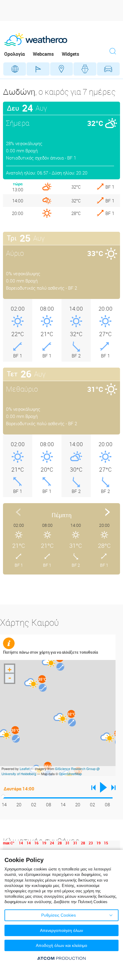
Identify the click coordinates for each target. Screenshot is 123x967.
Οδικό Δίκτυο (108, 69)
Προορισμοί (61, 69)
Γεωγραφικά (14, 69)
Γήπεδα (38, 69)
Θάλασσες (84, 69)
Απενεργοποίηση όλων (61, 930)
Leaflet (25, 768)
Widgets (70, 54)
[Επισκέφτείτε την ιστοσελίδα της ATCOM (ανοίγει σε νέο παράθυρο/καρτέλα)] (61, 958)
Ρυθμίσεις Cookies (58, 915)
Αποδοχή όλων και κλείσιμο (61, 945)
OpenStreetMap (70, 773)
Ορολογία (14, 54)
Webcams (43, 54)
